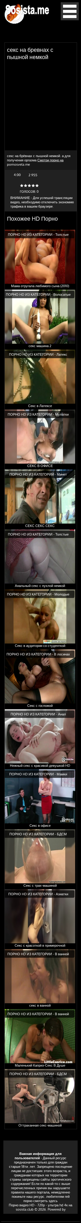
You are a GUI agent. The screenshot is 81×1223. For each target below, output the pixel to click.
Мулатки (62, 414)
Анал (62, 714)
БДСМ (62, 834)
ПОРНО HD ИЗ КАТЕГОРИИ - (31, 234)
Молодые (61, 594)
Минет (62, 474)
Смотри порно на (50, 160)
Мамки (62, 774)
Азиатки (62, 894)
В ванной (62, 954)
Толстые (62, 234)
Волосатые (62, 294)
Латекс (61, 354)
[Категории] (70, 19)
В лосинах (62, 654)
